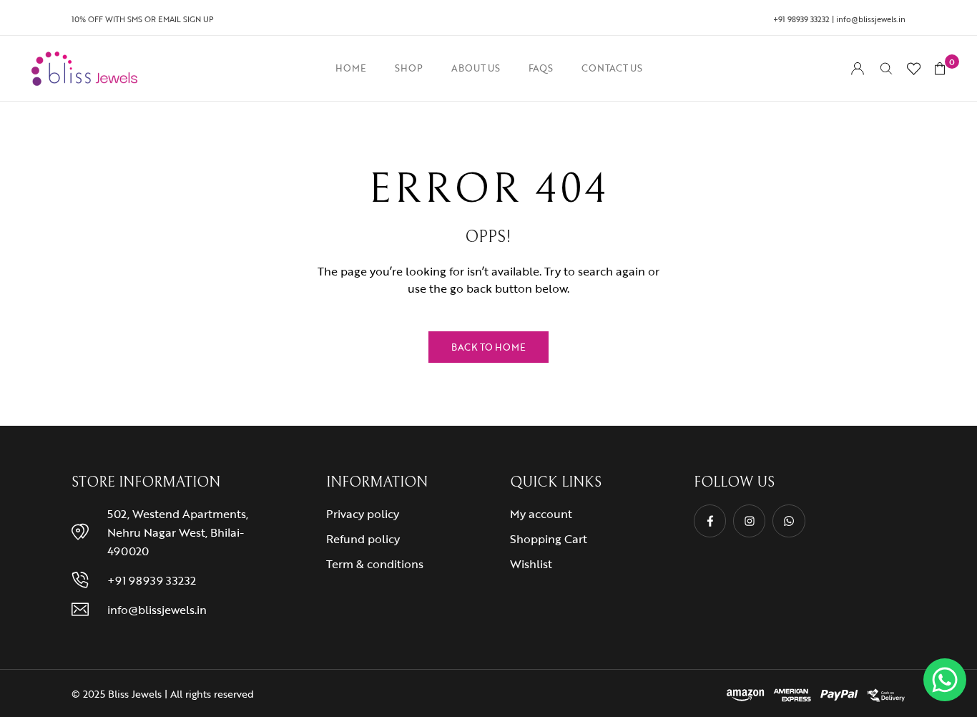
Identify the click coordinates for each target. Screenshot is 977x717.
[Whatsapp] (788, 520)
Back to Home (488, 347)
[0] (939, 68)
